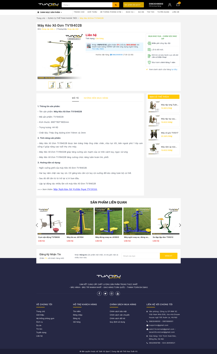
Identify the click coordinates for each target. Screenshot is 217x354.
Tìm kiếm (77, 311)
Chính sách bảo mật (118, 311)
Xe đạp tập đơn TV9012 (163, 237)
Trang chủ (79, 12)
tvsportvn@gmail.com (158, 325)
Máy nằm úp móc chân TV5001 (168, 147)
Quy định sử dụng (117, 322)
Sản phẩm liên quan (108, 202)
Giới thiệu (92, 12)
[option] (60, 56)
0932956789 (155, 343)
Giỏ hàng (77, 322)
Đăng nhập (77, 315)
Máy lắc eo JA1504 (75, 237)
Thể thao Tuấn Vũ (130, 351)
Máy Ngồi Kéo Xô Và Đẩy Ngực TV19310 (75, 189)
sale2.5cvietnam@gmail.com (161, 329)
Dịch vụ (130, 12)
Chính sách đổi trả (117, 318)
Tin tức (151, 12)
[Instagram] (111, 293)
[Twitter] (105, 293)
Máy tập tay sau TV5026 (168, 119)
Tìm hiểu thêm (98, 49)
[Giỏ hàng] (177, 5)
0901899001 (167, 321)
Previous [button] (37, 225)
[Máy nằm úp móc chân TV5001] (154, 148)
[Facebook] (99, 293)
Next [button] (180, 225)
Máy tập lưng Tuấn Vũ (169, 105)
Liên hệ (175, 12)
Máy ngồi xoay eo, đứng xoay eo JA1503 (137, 237)
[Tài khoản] (169, 4)
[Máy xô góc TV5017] (154, 134)
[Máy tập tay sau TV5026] (154, 120)
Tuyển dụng (163, 12)
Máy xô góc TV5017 (169, 133)
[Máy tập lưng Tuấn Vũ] (154, 106)
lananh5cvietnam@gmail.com (162, 332)
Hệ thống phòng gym (111, 12)
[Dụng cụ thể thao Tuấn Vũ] (48, 4)
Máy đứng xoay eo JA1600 (107, 237)
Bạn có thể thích (159, 96)
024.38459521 (168, 343)
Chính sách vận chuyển (119, 315)
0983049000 (117, 55)
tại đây (174, 69)
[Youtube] (118, 293)
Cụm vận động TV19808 (49, 237)
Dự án (141, 12)
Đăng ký (168, 256)
